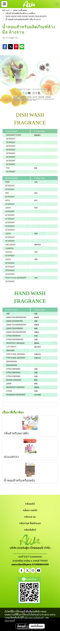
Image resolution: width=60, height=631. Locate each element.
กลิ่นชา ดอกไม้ (30, 510)
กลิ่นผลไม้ (30, 503)
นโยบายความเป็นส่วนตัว (34, 617)
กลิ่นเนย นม (30, 516)
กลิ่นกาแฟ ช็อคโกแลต (30, 523)
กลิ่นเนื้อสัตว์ (30, 529)
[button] (56, 4)
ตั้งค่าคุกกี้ (21, 626)
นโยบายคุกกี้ (10, 620)
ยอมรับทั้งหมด (37, 626)
